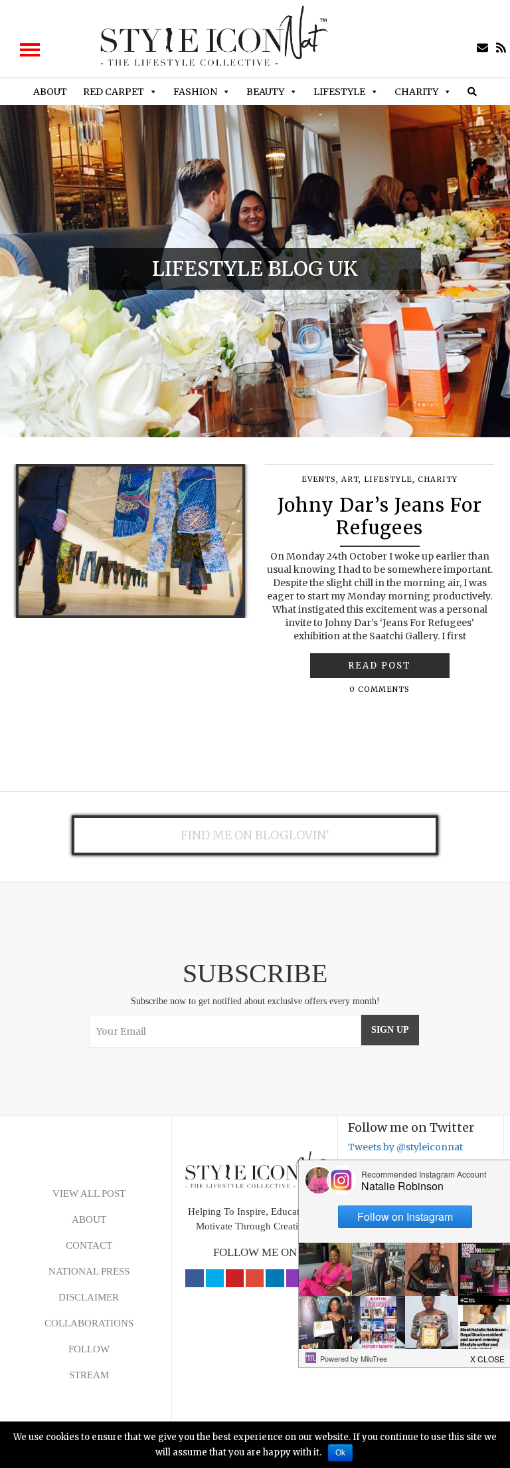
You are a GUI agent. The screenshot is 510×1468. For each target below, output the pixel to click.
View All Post (89, 1193)
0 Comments (379, 689)
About (50, 92)
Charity (416, 92)
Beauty (265, 92)
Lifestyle (339, 92)
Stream (89, 1375)
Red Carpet (113, 92)
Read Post (379, 665)
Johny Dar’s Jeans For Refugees (380, 516)
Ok (340, 1452)
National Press (88, 1271)
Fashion (195, 92)
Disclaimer (88, 1297)
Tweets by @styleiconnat (405, 1147)
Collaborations (88, 1323)
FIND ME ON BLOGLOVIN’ (255, 835)
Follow (89, 1349)
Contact (89, 1245)
